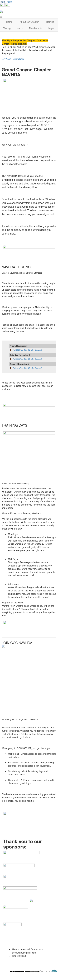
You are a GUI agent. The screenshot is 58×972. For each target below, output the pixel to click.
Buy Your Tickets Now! (13, 58)
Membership (35, 28)
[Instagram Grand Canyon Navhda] (7, 5)
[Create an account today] (29, 818)
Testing (7, 28)
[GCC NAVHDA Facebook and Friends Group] (2, 5)
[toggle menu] (1, 17)
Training (50, 21)
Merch (20, 28)
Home (9, 21)
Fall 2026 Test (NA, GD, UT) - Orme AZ (27, 350)
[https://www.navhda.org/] (21, 856)
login (2, 1)
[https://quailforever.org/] (39, 910)
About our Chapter (29, 21)
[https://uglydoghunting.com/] (19, 868)
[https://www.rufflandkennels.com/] (15, 910)
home (10, 1)
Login (51, 28)
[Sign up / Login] (29, 250)
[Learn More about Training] (29, 626)
